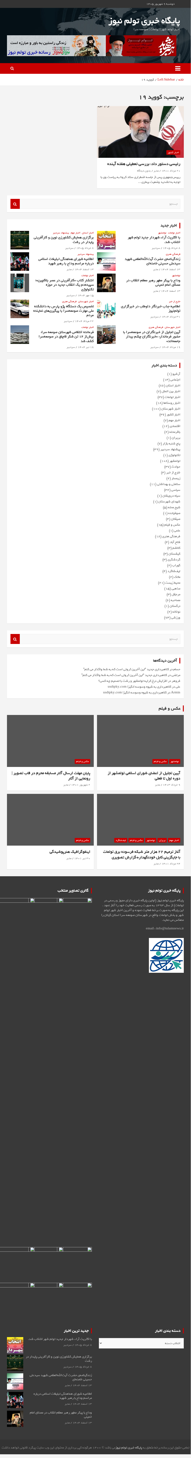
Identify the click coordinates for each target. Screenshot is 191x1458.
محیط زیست (172, 582)
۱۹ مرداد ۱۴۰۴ (170, 347)
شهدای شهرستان (169, 501)
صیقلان (175, 519)
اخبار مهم (75, 233)
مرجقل (176, 594)
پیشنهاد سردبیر (61, 233)
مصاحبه (175, 600)
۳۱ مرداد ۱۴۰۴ (170, 316)
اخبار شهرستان (86, 302)
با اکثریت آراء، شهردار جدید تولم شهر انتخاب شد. (154, 240)
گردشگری (174, 559)
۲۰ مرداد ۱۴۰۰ (170, 170)
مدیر (156, 170)
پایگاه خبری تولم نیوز (144, 21)
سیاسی (175, 490)
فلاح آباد (175, 542)
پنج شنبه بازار (171, 443)
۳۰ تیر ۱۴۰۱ (82, 858)
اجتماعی (175, 379)
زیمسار (175, 478)
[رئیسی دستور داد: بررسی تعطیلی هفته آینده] (140, 132)
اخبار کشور (173, 152)
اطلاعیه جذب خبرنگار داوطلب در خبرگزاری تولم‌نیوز (150, 309)
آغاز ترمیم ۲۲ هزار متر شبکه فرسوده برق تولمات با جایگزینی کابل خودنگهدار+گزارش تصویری (141, 854)
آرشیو (176, 374)
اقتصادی (175, 426)
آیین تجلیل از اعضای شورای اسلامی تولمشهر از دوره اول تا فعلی (144, 776)
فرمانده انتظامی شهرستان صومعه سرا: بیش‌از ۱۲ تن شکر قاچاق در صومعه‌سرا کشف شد (66, 336)
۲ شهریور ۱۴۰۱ (80, 784)
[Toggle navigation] (178, 68)
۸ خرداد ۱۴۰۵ (171, 248)
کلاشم (176, 548)
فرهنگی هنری (173, 254)
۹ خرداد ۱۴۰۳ (171, 784)
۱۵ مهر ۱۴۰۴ (85, 295)
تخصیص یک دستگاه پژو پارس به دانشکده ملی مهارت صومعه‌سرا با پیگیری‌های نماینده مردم (63, 311)
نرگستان (175, 606)
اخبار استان (88, 233)
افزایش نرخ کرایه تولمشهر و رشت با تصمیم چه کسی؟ (132, 681)
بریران (176, 437)
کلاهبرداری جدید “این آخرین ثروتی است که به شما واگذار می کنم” (126, 669)
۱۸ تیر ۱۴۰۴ (86, 347)
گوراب (176, 565)
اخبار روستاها (171, 403)
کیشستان (174, 553)
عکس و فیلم (172, 524)
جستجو (15, 204)
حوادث (175, 466)
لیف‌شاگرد (174, 571)
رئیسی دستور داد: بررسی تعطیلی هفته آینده (143, 164)
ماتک (177, 577)
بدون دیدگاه (144, 170)
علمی (177, 530)
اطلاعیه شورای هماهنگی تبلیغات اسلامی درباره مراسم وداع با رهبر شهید (66, 261)
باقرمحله (174, 432)
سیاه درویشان (171, 495)
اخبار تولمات (174, 233)
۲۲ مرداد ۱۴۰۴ (84, 321)
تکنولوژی (174, 455)
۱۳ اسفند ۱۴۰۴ (170, 269)
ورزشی (175, 617)
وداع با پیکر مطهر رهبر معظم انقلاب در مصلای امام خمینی (153, 283)
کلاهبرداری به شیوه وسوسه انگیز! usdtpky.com (139, 686)
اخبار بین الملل (171, 391)
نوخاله (176, 611)
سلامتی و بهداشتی (168, 484)
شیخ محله (174, 507)
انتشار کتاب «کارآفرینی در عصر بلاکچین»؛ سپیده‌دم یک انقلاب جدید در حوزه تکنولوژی (64, 285)
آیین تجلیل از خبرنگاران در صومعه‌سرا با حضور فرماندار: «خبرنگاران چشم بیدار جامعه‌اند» (151, 336)
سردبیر (156, 248)
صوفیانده (174, 513)
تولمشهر (162, 233)
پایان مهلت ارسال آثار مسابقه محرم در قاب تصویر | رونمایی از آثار (51, 776)
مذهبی (175, 588)
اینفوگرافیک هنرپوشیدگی (70, 852)
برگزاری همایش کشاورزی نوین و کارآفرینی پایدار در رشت (64, 240)
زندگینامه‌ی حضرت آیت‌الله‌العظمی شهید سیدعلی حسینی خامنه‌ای (152, 261)
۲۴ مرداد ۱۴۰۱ (170, 863)
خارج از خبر (174, 302)
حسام (176, 669)
